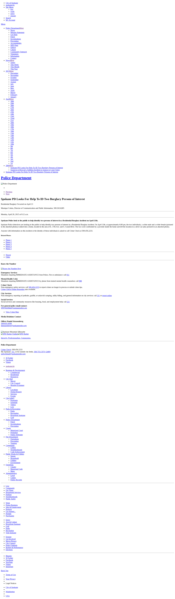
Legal (12, 476)
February (13, 95)
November (14, 75)
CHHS (13, 448)
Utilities (13, 460)
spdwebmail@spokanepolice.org (13, 354)
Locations (14, 390)
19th (12, 125)
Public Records (16, 480)
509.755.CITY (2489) (42, 352)
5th (11, 155)
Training (13, 443)
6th (11, 153)
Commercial (15, 372)
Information (14, 56)
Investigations (15, 39)
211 (68, 302)
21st (12, 120)
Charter (13, 467)
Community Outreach (18, 52)
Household (14, 458)
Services (13, 394)
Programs (14, 400)
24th (12, 114)
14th (12, 136)
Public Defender (16, 435)
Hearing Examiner (17, 385)
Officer (13, 48)
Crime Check (6, 350)
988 (80, 281)
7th (11, 151)
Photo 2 (9, 242)
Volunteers (14, 54)
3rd (11, 159)
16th (12, 131)
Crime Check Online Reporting (13, 289)
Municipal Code (16, 469)
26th (12, 110)
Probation (14, 433)
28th (12, 105)
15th (12, 133)
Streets (12, 456)
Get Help (13, 35)
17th (12, 129)
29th (12, 103)
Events (13, 396)
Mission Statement (17, 32)
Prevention (14, 41)
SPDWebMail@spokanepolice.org (14, 308)
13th (12, 138)
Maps (12, 471)
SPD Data (14, 45)
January (13, 97)
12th (12, 140)
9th (11, 146)
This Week (14, 65)
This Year (14, 69)
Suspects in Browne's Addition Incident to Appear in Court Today (35, 170)
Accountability (16, 43)
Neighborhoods (16, 450)
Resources (14, 377)
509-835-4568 (6, 323)
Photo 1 (9, 240)
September (14, 80)
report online (107, 296)
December (14, 73)
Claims (13, 478)
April (12, 90)
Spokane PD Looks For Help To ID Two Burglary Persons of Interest (36, 168)
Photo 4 (9, 247)
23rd (12, 116)
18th (12, 127)
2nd (11, 161)
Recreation (14, 413)
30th (12, 101)
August (13, 82)
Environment (15, 463)
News (12, 30)
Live (12, 407)
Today (12, 63)
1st (11, 163)
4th (11, 157)
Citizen (13, 50)
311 (98, 296)
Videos (13, 405)
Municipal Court (16, 430)
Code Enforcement (17, 452)
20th (12, 123)
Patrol (12, 37)
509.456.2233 (34, 287)
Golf (12, 418)
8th (11, 148)
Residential (14, 375)
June (12, 86)
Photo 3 (9, 244)
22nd (12, 118)
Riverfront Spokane (17, 415)
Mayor (12, 381)
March (12, 93)
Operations (14, 439)
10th (12, 144)
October (13, 78)
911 (68, 275)
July (12, 84)
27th (12, 108)
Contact (13, 58)
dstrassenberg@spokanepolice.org (14, 326)
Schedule (13, 403)
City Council (15, 383)
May (12, 88)
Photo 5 (9, 249)
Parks (12, 411)
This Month (14, 67)
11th (12, 142)
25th (12, 112)
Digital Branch (16, 392)
